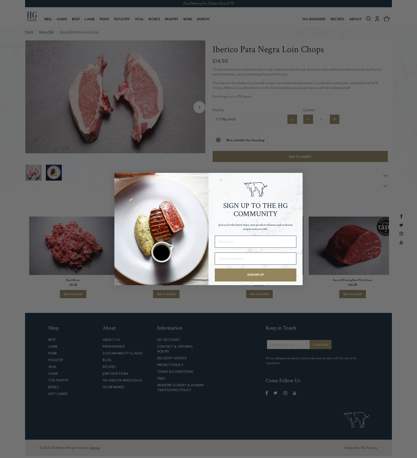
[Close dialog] (296, 179)
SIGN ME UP (255, 275)
